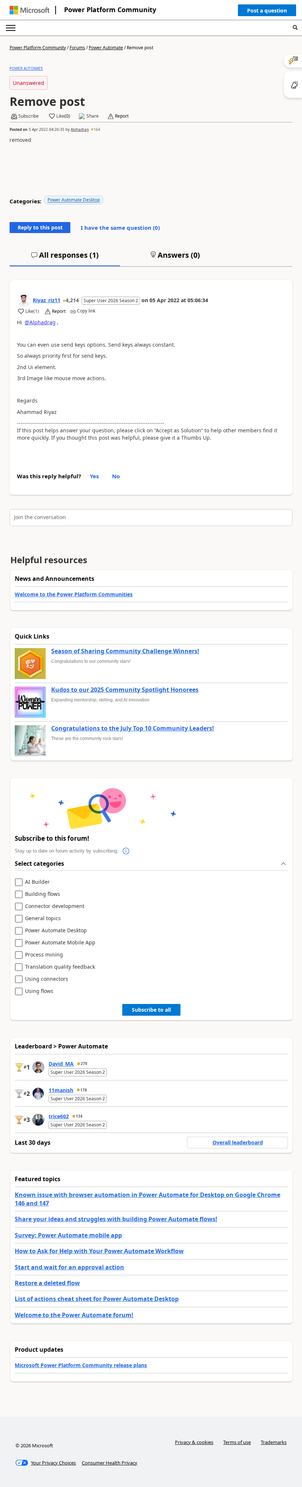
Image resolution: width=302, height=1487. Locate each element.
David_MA (61, 1063)
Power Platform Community (110, 9)
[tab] (65, 258)
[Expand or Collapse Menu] (10, 28)
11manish (61, 1090)
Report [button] (122, 116)
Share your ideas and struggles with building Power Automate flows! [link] (116, 1219)
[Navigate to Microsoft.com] (29, 10)
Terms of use (237, 1442)
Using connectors (46, 979)
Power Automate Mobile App (60, 943)
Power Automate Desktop (74, 200)
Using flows (39, 991)
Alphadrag (80, 129)
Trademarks (274, 1442)
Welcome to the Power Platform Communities (74, 594)
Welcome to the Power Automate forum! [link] (74, 1315)
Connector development (54, 906)
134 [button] (79, 1116)
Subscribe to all (151, 1009)
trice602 (59, 1116)
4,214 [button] (72, 300)
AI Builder (37, 882)
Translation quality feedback (60, 967)
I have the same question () (120, 227)
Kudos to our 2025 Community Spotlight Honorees (125, 690)
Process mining (44, 955)
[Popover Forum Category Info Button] (126, 851)
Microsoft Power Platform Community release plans (81, 1365)
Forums (77, 47)
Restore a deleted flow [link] (47, 1283)
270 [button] (84, 1063)
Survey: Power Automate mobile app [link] (68, 1235)
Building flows (42, 894)
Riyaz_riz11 (46, 300)
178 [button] (83, 1090)
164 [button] (97, 129)
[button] (267, 12)
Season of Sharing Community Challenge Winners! (125, 651)
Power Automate (106, 47)
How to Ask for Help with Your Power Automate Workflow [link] (99, 1251)
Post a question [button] (267, 10)
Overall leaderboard (238, 1142)
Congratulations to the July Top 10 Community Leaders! (132, 728)
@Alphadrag (40, 322)
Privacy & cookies (194, 1442)
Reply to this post (40, 227)
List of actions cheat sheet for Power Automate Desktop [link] (97, 1299)
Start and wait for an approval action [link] (69, 1267)
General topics (43, 918)
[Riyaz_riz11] (24, 301)
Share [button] (93, 116)
